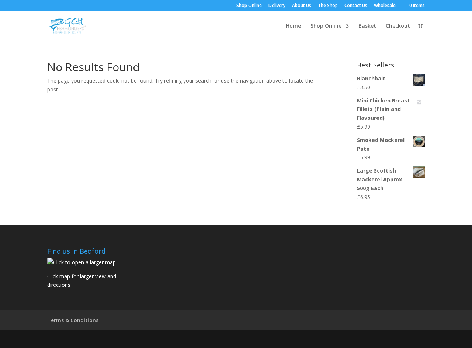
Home (293, 26)
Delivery (276, 5)
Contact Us (355, 5)
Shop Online (249, 5)
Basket (367, 26)
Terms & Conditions (72, 320)
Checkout (398, 26)
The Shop (328, 5)
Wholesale (385, 5)
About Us (301, 5)
